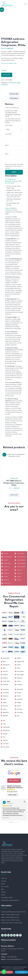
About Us (4, 878)
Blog (2, 889)
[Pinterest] (8, 935)
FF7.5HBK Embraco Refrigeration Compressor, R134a (14, 483)
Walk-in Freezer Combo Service (10, 920)
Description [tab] (14, 98)
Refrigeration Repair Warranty (10, 900)
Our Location (5, 886)
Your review (8, 134)
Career (3, 895)
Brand (3, 884)
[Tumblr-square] (5, 935)
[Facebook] (2, 935)
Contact (3, 892)
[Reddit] (11, 935)
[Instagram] (17, 935)
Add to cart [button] (14, 494)
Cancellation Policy (6, 897)
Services (3, 881)
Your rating (9, 125)
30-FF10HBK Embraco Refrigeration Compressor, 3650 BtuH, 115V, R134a (13, 181)
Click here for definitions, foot (8, 63)
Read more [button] (6, 817)
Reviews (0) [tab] (14, 94)
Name (7, 145)
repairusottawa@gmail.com (15, 959)
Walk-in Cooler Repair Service (10, 917)
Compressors (12, 83)
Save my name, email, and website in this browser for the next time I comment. (14, 166)
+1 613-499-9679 (11, 957)
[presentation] (1, 476)
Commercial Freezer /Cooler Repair (11, 923)
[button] (4, 971)
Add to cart (6, 74)
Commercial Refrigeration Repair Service (13, 912)
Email (7, 153)
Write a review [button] (12, 795)
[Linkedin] (20, 935)
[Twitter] (14, 935)
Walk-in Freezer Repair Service (10, 914)
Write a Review (14, 780)
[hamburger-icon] (25, 4)
